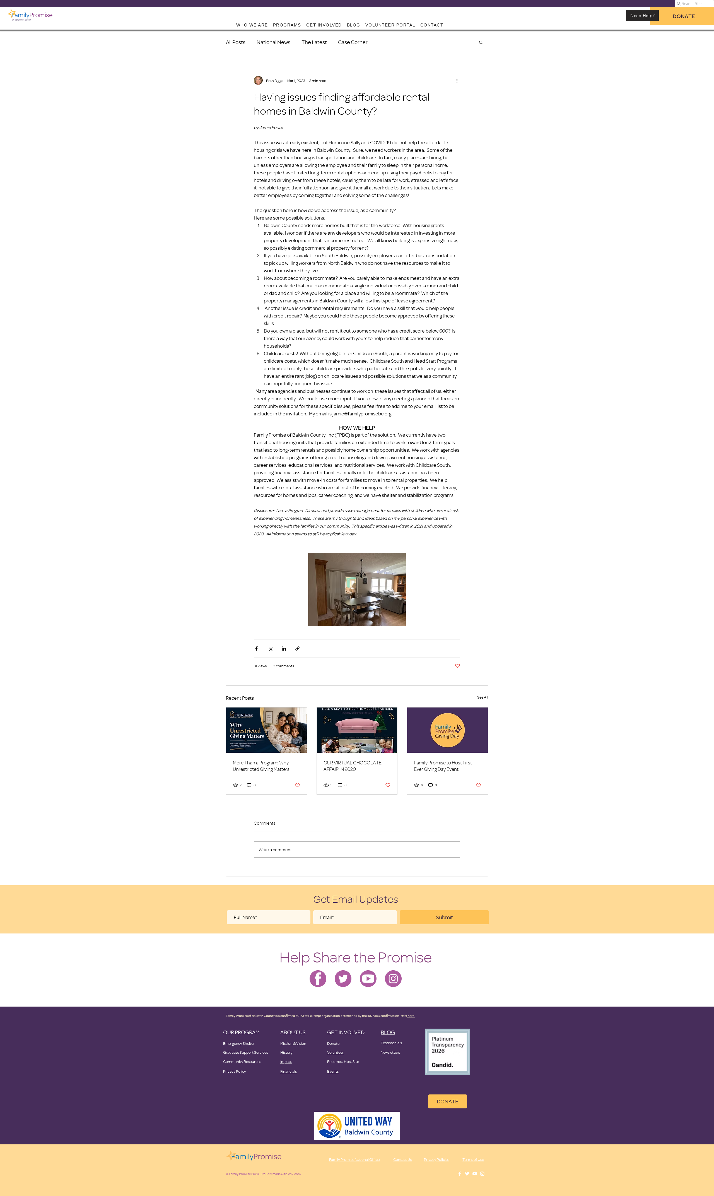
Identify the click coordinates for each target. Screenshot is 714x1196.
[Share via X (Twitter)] (270, 648)
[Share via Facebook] (256, 648)
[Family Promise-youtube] (368, 978)
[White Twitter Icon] (467, 1173)
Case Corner (353, 41)
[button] (481, 42)
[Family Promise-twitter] (343, 978)
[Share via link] (297, 648)
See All (482, 697)
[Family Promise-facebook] (318, 978)
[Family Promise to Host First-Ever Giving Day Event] (447, 730)
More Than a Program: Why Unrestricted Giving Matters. (261, 765)
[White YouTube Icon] (474, 1173)
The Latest (314, 41)
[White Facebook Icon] (459, 1173)
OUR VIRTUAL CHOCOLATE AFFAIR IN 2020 (353, 765)
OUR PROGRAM (241, 1032)
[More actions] (457, 80)
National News (273, 41)
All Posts (235, 41)
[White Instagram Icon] (482, 1173)
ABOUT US (293, 1032)
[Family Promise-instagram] (393, 978)
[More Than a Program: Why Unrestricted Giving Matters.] (266, 730)
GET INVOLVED (346, 1032)
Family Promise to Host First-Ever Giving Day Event (444, 765)
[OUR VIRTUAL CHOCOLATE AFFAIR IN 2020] (357, 730)
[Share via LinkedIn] (283, 648)
